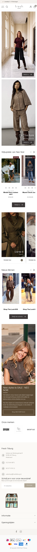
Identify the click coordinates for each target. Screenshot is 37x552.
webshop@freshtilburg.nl (13, 474)
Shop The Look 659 (10, 309)
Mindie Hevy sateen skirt (10, 193)
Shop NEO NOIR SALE (18, 412)
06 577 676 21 (10, 468)
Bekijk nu (17, 205)
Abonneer (29, 485)
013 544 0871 (10, 463)
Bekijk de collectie (17, 317)
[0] (34, 7)
